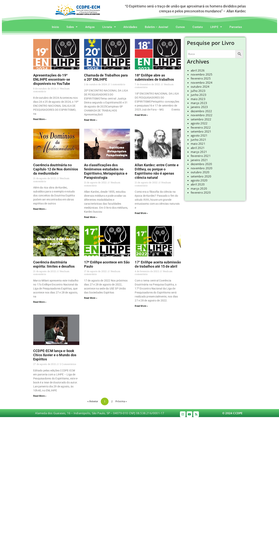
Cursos (180, 27)
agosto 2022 (199, 123)
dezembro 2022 (201, 111)
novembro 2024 (202, 82)
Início (55, 27)
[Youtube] (189, 414)
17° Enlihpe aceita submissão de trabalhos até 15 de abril (158, 264)
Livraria (107, 27)
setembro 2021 (201, 131)
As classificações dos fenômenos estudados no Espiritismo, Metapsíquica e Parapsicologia (105, 171)
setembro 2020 (201, 176)
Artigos (90, 27)
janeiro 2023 (199, 107)
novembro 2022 (202, 115)
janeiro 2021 (199, 160)
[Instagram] (183, 414)
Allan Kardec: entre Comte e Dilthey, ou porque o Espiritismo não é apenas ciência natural (156, 171)
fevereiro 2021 (201, 156)
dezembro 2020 (201, 164)
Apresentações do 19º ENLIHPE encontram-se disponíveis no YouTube (51, 79)
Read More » (39, 119)
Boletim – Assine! (156, 27)
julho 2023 (198, 91)
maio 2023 (198, 99)
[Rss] (196, 414)
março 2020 (199, 188)
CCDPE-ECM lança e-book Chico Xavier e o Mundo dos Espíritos (54, 355)
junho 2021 (198, 139)
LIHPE (214, 27)
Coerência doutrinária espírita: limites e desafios (54, 264)
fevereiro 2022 (201, 127)
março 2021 (199, 152)
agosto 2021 (199, 135)
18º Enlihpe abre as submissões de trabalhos (154, 77)
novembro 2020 (202, 168)
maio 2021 (198, 143)
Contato (197, 27)
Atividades (130, 27)
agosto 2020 (199, 180)
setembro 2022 (201, 119)
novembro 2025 (202, 74)
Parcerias (235, 27)
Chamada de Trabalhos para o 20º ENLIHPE (106, 77)
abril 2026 (198, 70)
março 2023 (199, 103)
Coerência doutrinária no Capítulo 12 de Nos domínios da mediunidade (55, 169)
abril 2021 (198, 148)
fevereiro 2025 (201, 78)
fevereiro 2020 (201, 192)
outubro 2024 (200, 86)
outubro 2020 (200, 172)
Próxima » (121, 401)
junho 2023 (198, 95)
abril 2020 (198, 184)
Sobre (70, 27)
